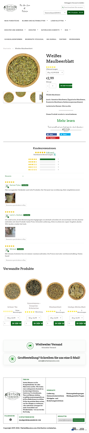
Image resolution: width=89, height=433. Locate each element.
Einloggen (67, 3)
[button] (50, 67)
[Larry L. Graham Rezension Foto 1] (10, 232)
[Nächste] (41, 97)
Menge (48, 82)
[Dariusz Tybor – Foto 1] (10, 198)
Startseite (7, 48)
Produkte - (76, 12)
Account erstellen (78, 3)
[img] (9, 182)
